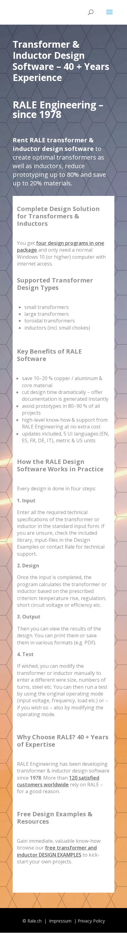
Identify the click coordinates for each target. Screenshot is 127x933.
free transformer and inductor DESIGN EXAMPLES (57, 851)
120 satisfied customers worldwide (58, 781)
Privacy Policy (91, 921)
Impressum (61, 921)
